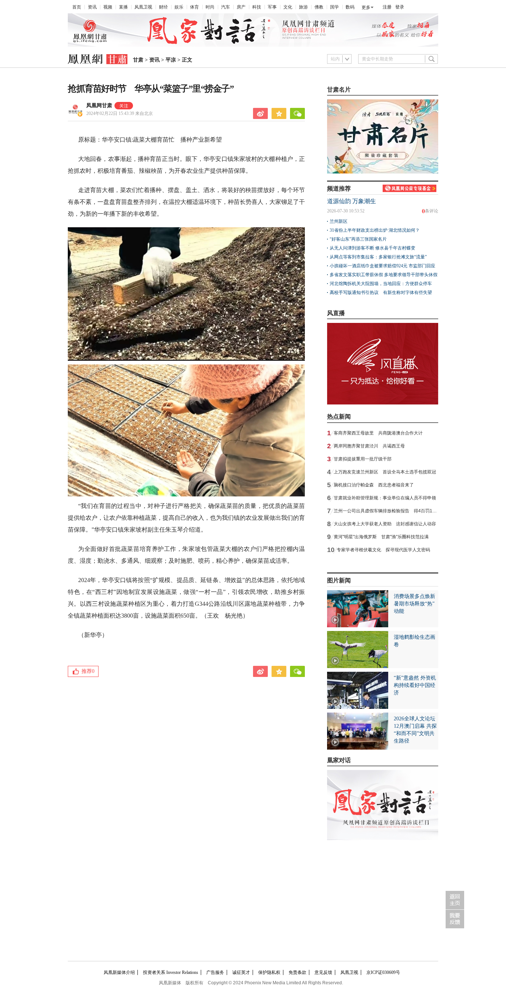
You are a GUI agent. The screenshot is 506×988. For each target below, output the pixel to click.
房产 (241, 7)
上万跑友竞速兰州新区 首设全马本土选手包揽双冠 (385, 472)
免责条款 (297, 972)
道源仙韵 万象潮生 (351, 201)
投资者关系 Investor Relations (170, 972)
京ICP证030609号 (383, 972)
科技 (256, 7)
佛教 (318, 7)
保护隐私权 (269, 972)
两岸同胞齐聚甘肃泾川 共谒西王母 (369, 446)
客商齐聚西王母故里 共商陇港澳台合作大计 (378, 433)
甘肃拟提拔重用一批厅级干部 (363, 459)
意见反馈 (323, 972)
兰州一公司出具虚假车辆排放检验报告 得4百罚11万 (386, 510)
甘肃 (138, 60)
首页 (76, 7)
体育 (194, 7)
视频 (107, 7)
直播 (123, 7)
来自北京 (119, 113)
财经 (163, 7)
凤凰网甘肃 (99, 105)
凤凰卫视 (143, 7)
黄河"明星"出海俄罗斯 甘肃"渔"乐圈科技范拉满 (381, 536)
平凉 (171, 60)
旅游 (303, 7)
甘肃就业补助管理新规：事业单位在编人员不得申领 (385, 497)
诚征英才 (241, 972)
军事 (272, 7)
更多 (366, 7)
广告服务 (215, 972)
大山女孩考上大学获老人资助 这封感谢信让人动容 (385, 523)
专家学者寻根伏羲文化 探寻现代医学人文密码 (383, 549)
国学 (334, 7)
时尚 (210, 7)
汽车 (225, 7)
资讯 (92, 7)
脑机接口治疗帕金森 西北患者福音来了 (374, 485)
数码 (350, 7)
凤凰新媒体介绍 (119, 972)
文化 (287, 7)
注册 (387, 7)
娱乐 (178, 7)
